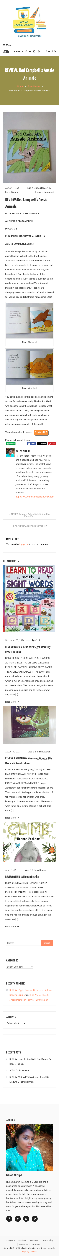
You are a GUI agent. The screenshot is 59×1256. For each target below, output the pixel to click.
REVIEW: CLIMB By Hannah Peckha (22, 876)
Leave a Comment (44, 192)
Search (49, 51)
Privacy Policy (47, 1240)
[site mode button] (6, 51)
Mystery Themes (29, 1252)
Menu (9, 45)
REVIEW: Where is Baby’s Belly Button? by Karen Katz (30, 515)
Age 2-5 (31, 188)
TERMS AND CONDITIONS (29, 1244)
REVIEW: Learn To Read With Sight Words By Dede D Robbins (30, 1061)
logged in (24, 544)
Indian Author (43, 751)
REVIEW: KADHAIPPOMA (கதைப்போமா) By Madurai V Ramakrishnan (29, 1079)
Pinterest (34, 1240)
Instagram (10, 1240)
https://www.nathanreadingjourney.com (35, 496)
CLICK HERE (41, 432)
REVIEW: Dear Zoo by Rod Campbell (29, 526)
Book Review (42, 188)
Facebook (22, 1240)
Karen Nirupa (11, 192)
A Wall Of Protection (19, 1070)
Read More (10, 702)
